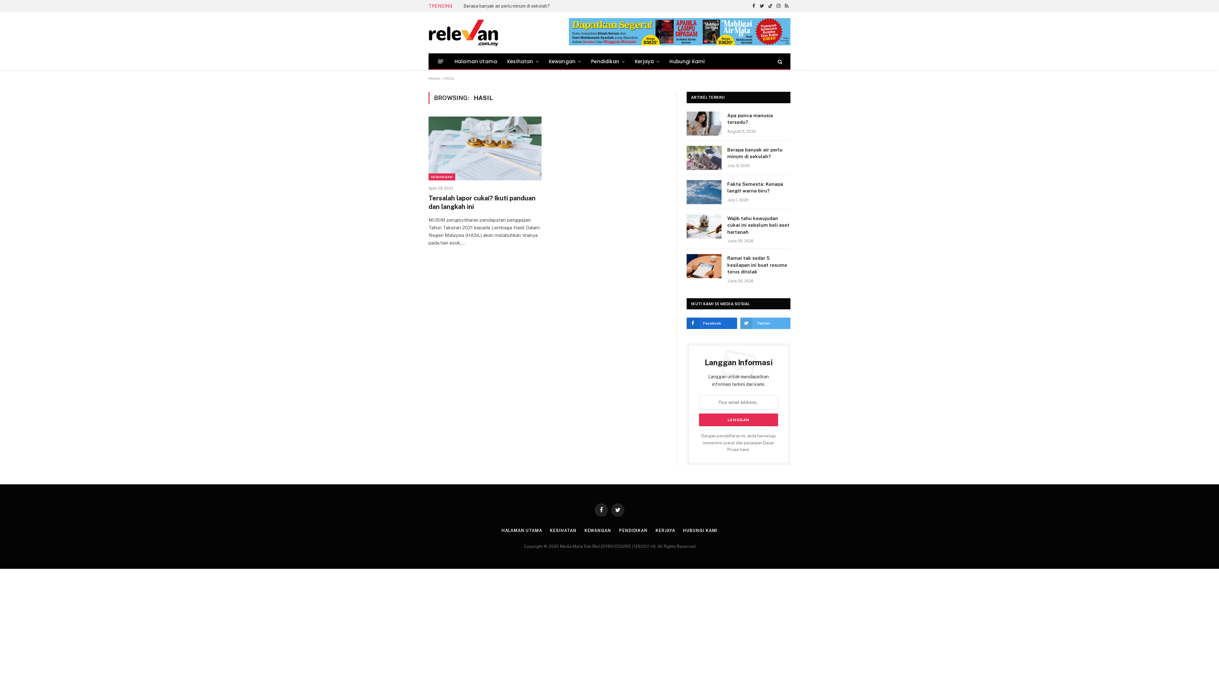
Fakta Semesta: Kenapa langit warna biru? (506, 6)
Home (434, 78)
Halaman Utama (476, 61)
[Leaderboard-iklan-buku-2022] (679, 44)
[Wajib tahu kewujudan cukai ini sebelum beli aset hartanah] (704, 226)
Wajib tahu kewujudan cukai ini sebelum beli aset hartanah (758, 225)
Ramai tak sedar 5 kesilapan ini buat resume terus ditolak (757, 264)
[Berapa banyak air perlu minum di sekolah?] (704, 158)
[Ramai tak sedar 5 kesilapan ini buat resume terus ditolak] (704, 266)
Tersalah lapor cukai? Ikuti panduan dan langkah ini (482, 202)
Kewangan (562, 61)
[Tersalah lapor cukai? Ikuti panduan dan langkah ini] (485, 148)
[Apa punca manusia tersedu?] (704, 123)
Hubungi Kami (687, 61)
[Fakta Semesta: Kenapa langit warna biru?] (704, 192)
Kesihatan (520, 61)
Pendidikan (605, 61)
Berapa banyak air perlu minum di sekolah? (755, 153)
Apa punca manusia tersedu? (750, 119)
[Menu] (440, 61)
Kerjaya (644, 61)
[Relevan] (499, 33)
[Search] (779, 61)
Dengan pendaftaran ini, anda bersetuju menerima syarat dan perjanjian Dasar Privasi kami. (738, 443)
